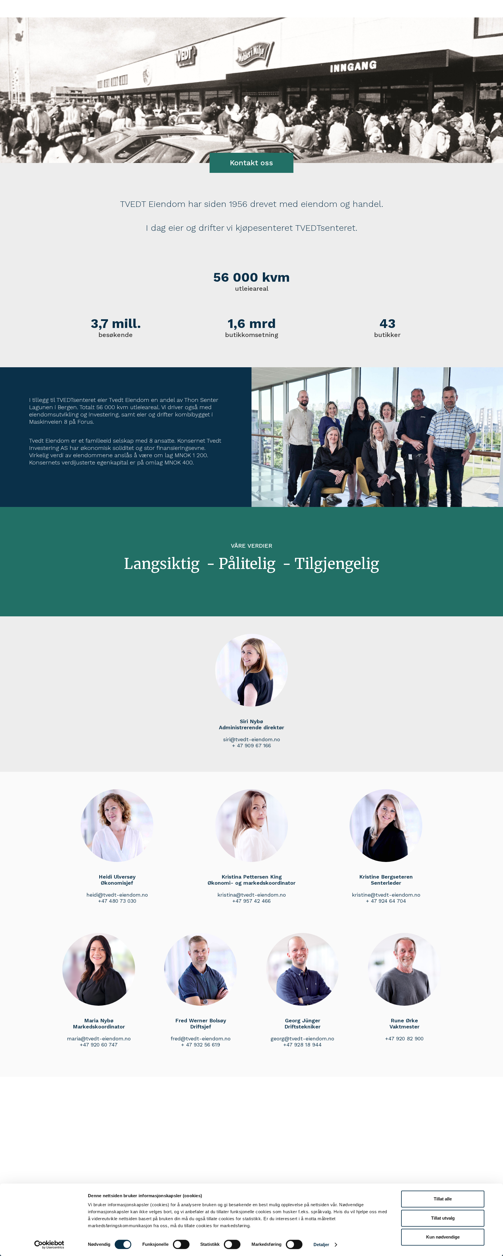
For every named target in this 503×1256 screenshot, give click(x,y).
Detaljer (322, 1244)
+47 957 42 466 (251, 901)
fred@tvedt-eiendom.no (201, 1038)
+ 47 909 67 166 (251, 745)
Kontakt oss (251, 163)
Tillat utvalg (443, 1218)
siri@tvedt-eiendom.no (251, 739)
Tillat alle (443, 1198)
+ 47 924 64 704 (386, 901)
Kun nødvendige (443, 1236)
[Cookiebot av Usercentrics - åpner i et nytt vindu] (49, 1244)
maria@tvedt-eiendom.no (99, 1038)
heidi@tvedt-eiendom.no (117, 895)
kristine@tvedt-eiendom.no (386, 895)
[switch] (181, 1244)
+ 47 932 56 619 (200, 1045)
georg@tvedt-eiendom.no (302, 1038)
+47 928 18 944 (302, 1045)
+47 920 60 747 (99, 1045)
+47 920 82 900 (404, 1038)
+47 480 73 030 (117, 901)
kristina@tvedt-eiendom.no (251, 895)
